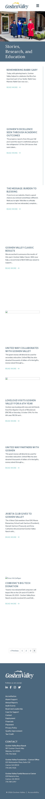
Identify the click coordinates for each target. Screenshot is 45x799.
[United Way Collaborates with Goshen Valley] (22, 312)
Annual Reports (11, 702)
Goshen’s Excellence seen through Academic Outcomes (22, 132)
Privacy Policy (11, 728)
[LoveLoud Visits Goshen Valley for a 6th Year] (22, 379)
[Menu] (38, 5)
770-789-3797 (10, 782)
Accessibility (33, 792)
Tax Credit (9, 734)
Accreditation (10, 696)
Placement (9, 724)
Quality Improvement (13, 731)
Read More (12, 87)
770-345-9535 (10, 768)
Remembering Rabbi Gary (22, 70)
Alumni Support (11, 699)
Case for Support (12, 712)
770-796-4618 (10, 754)
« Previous (14, 650)
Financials (9, 721)
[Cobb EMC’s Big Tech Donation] (13, 578)
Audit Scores (10, 706)
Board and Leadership (14, 709)
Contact (8, 715)
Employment (10, 718)
